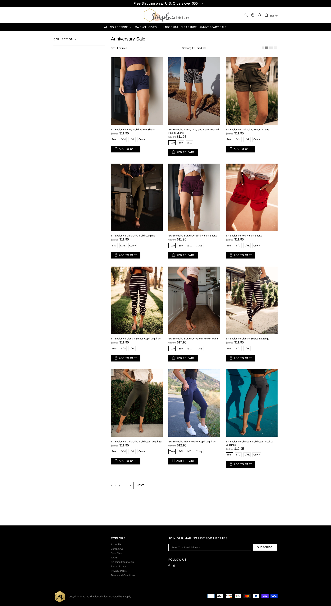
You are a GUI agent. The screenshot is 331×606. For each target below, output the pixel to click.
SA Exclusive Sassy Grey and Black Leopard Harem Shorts (193, 131)
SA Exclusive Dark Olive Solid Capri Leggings (136, 441)
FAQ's (114, 557)
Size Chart (117, 553)
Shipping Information (122, 562)
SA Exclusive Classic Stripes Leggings (247, 338)
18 (129, 485)
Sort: (113, 48)
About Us (116, 544)
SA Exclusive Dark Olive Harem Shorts (247, 129)
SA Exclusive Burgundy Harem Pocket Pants (193, 338)
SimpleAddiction (165, 15)
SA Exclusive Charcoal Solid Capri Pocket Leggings (249, 443)
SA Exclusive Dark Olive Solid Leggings (133, 235)
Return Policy (118, 566)
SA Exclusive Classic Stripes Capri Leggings (136, 338)
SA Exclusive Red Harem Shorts (244, 235)
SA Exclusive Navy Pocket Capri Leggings (192, 441)
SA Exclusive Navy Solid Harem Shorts (133, 129)
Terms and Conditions (123, 575)
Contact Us (117, 548)
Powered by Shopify (120, 596)
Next (140, 485)
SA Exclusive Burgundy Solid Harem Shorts (192, 235)
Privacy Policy (119, 570)
